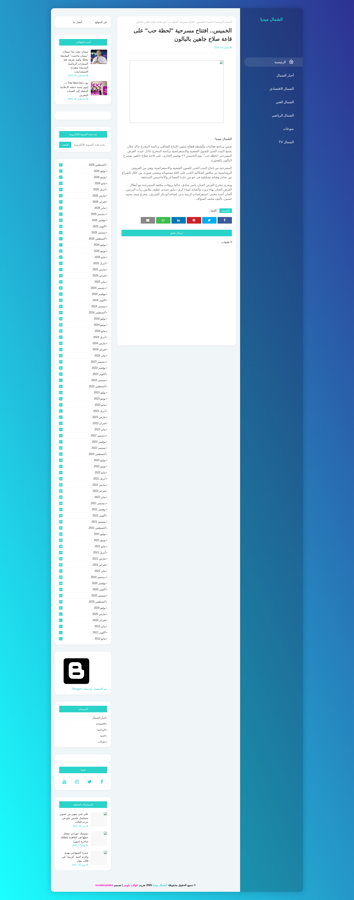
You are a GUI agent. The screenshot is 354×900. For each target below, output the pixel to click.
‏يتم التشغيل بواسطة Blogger (89, 688)
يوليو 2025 (83, 244)
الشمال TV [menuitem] (286, 142)
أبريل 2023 (83, 410)
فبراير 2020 (83, 620)
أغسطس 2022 (83, 454)
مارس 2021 (83, 558)
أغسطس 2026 (83, 164)
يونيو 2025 (83, 250)
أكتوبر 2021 (83, 515)
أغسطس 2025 (83, 238)
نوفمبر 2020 (83, 583)
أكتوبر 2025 (83, 226)
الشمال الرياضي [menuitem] (283, 115)
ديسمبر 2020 (83, 577)
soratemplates (104, 885)
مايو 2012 (83, 638)
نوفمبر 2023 (83, 367)
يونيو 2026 (83, 177)
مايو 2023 (83, 404)
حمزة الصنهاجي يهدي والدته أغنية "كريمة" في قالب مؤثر (75, 856)
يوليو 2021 (83, 534)
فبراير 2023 (83, 423)
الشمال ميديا (271, 19)
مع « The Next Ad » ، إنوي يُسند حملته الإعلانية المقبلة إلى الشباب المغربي (74, 89)
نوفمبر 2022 (83, 441)
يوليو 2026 (83, 170)
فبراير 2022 (83, 490)
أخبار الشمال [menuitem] (285, 75)
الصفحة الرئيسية (223, 22)
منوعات (102, 741)
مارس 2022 (83, 484)
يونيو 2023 (83, 398)
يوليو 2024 (83, 318)
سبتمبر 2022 (83, 447)
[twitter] (89, 781)
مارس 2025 (83, 269)
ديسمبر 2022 (83, 435)
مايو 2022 (83, 472)
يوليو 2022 (83, 460)
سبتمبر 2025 (83, 232)
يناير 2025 (83, 281)
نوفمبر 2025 (83, 220)
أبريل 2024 (83, 337)
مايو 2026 (83, 183)
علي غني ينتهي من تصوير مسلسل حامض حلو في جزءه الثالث (74, 817)
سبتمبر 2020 (83, 595)
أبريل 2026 (83, 189)
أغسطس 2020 (83, 601)
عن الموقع (101, 22)
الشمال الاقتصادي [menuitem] (282, 88)
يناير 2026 (83, 207)
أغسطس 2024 (83, 312)
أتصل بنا (77, 22)
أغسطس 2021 (83, 527)
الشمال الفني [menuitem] (285, 102)
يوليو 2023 (83, 392)
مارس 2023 (83, 417)
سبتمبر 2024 (83, 306)
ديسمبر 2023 (83, 361)
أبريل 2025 (83, 263)
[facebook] (102, 781)
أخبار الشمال (99, 717)
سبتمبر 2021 (83, 521)
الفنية (210, 22)
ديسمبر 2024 (83, 287)
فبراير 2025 (83, 275)
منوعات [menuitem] (288, 128)
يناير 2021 (83, 570)
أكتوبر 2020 (83, 589)
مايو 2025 (83, 257)
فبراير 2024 (83, 349)
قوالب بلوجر (131, 885)
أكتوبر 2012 (83, 632)
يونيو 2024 (83, 324)
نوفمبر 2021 (83, 509)
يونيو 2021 (83, 540)
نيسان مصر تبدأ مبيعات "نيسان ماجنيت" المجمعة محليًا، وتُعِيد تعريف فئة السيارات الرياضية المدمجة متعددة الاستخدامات (74, 61)
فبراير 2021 (83, 564)
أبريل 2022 (83, 478)
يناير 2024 (83, 355)
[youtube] (64, 781)
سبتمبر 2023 (83, 380)
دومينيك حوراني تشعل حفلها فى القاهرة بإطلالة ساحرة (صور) (74, 837)
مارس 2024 (83, 343)
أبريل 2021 (83, 552)
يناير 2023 (83, 429)
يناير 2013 (83, 626)
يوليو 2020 (83, 607)
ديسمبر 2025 (83, 214)
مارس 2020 (83, 614)
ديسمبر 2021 (83, 503)
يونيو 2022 (83, 466)
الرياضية (101, 729)
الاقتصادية (101, 723)
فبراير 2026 (83, 201)
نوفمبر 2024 (83, 294)
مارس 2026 (83, 195)
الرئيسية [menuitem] (280, 62)
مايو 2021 (83, 546)
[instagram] (77, 781)
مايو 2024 (83, 330)
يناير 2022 (83, 497)
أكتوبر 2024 (83, 300)
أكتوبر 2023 (83, 374)
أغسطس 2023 (83, 386)
